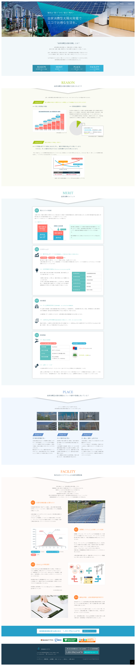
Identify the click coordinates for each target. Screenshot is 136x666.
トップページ (92, 34)
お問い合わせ (72, 659)
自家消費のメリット (59, 67)
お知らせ (65, 659)
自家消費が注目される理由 (41, 67)
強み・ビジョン (58, 659)
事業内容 (104, 9)
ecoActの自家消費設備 (94, 67)
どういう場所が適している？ (77, 67)
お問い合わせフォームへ (88, 631)
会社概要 (51, 659)
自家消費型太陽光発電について (109, 16)
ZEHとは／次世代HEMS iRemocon (110, 12)
